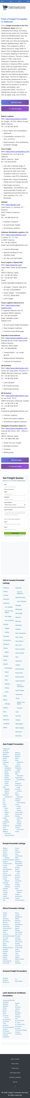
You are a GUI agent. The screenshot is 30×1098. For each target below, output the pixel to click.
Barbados (5, 1006)
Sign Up (15, 1082)
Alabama (6, 588)
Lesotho (17, 915)
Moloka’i (7, 684)
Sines (17, 873)
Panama (17, 1014)
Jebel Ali (18, 822)
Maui (6, 680)
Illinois (5, 700)
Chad (4, 932)
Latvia (16, 850)
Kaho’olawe (8, 668)
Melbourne (6, 982)
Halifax (7, 632)
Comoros (5, 934)
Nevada (17, 629)
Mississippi (18, 613)
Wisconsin (18, 732)
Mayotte (6, 881)
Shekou (6, 777)
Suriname (18, 1028)
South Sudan (18, 947)
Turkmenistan (19, 812)
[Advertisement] (15, 558)
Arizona (5, 595)
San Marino (18, 881)
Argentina (5, 1002)
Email (5, 521)
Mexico (17, 1011)
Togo (16, 953)
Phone (6, 527)
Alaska (5, 591)
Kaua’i (7, 672)
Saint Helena (18, 932)
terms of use (22, 535)
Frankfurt (6, 884)
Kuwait (5, 824)
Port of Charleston (20, 685)
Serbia (17, 883)
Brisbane (5, 980)
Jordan (5, 818)
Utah (17, 712)
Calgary (7, 628)
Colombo (18, 791)
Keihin (5, 808)
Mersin (18, 808)
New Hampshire (20, 633)
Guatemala (6, 1037)
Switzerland (18, 896)
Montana (18, 621)
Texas (17, 698)
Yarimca (18, 810)
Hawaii (5, 664)
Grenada (5, 1035)
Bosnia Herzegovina (8, 859)
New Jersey (19, 637)
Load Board (11, 1)
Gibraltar (5, 888)
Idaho (5, 696)
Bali (4, 799)
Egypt (4, 943)
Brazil (4, 1012)
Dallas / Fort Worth (21, 703)
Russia (17, 879)
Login (28, 1)
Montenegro (18, 861)
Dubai (17, 820)
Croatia (5, 865)
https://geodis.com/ (13, 205)
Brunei (5, 760)
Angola (5, 915)
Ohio (16, 657)
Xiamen (6, 785)
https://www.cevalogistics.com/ (17, 152)
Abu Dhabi (19, 818)
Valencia (18, 892)
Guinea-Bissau (7, 961)
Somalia (17, 943)
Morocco (17, 922)
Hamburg (6, 886)
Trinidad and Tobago (21, 1030)
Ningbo (6, 774)
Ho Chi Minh (19, 829)
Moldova (17, 859)
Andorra (5, 850)
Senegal (17, 938)
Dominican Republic (8, 1027)
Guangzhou (7, 768)
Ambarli (18, 806)
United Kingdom (19, 900)
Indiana (5, 708)
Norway (17, 867)
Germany (5, 883)
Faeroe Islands (7, 875)
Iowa (4, 712)
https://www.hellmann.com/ (16, 235)
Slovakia (17, 884)
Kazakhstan (6, 822)
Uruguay (17, 1032)
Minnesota (18, 609)
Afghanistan (6, 749)
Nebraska (18, 625)
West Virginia (19, 728)
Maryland (18, 588)
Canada (5, 624)
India (4, 787)
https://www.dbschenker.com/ (17, 368)
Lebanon (5, 829)
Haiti (16, 1005)
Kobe (5, 810)
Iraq (4, 802)
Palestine (17, 766)
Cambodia (6, 762)
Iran (4, 800)
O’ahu (6, 692)
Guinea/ (5, 959)
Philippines (18, 768)
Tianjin (5, 783)
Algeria (5, 913)
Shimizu (6, 816)
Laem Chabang (20, 802)
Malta (16, 858)
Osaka (5, 814)
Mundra (6, 791)
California (6, 603)
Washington (19, 724)
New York (18, 645)
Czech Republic (7, 869)
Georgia (5, 656)
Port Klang (7, 833)
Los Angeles (9, 607)
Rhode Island (19, 677)
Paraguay (17, 1016)
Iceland (5, 894)
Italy (4, 900)
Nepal (16, 758)
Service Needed (8, 502)
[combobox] (6, 529)
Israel (4, 804)
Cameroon (6, 924)
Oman (16, 760)
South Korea (18, 785)
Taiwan (17, 795)
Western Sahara (19, 959)
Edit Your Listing (16, 109)
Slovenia (17, 886)
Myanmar (17, 756)
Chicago (7, 704)
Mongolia (17, 754)
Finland (5, 877)
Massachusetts (20, 597)
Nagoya (6, 812)
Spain (16, 888)
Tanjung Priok (7, 797)
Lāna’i (7, 676)
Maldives (17, 752)
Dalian (5, 766)
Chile (4, 1014)
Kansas (5, 716)
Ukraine (17, 898)
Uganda (17, 957)
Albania (5, 848)
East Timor (6, 942)
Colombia (5, 1015)
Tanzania (17, 951)
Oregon (17, 665)
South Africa (18, 945)
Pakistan (17, 772)
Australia (5, 978)
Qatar (16, 774)
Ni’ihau (7, 688)
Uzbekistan (18, 825)
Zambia (17, 961)
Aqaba (5, 820)
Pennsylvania (19, 669)
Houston (19, 708)
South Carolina (20, 681)
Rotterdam (19, 865)
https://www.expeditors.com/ (16, 338)
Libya (16, 854)
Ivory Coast (6, 963)
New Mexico (19, 641)
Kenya (17, 913)
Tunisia (17, 955)
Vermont (18, 716)
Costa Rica (6, 1021)
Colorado (6, 636)
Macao (5, 772)
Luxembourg (18, 856)
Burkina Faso (6, 920)
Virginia (17, 720)
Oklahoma (18, 661)
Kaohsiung (19, 797)
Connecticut (7, 640)
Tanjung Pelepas (8, 835)
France (5, 879)
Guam (5, 660)
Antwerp (6, 858)
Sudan (17, 949)
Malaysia (5, 831)
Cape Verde (6, 926)
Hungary (5, 892)
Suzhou (6, 781)
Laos (4, 827)
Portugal (17, 871)
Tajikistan (17, 799)
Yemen (17, 831)
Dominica (5, 1025)
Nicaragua (18, 1013)
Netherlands (18, 863)
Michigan (18, 605)
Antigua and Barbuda (9, 1000)
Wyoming (18, 736)
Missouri (18, 617)
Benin (4, 917)
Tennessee (18, 694)
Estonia (5, 873)
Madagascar (18, 917)
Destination (7, 497)
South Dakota (19, 690)
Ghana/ (5, 957)
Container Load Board (15, 1077)
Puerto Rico (19, 673)
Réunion (17, 875)
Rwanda (17, 930)
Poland (17, 869)
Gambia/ (5, 955)
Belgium (5, 856)
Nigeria (17, 928)
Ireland (5, 896)
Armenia (5, 750)
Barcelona (18, 890)
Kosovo (17, 848)
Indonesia (5, 795)
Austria (5, 852)
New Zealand (18, 981)
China (4, 764)
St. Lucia (17, 1022)
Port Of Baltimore (20, 592)
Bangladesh (6, 756)
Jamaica (17, 1009)
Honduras (18, 1007)
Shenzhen (6, 779)
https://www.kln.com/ (14, 265)
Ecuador (5, 1029)
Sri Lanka (17, 789)
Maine (5, 727)
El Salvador (6, 1031)
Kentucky (6, 719)
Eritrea (5, 945)
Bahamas (5, 1004)
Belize (4, 1008)
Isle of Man (6, 898)
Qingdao (6, 775)
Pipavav (6, 793)
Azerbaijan (6, 752)
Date (5, 484)
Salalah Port (19, 762)
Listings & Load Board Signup (19, 1)
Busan (17, 787)
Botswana (5, 918)
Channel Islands (7, 863)
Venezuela (18, 1034)
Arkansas (6, 599)
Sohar (17, 764)
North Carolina (20, 649)
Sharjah (18, 824)
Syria (16, 793)
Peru (16, 1018)
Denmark (5, 871)
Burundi (5, 922)
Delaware (6, 644)
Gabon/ (5, 953)
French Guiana (7, 1033)
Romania (17, 877)
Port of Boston (21, 601)
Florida (5, 648)
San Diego (8, 616)
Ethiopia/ (5, 951)
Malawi (17, 918)
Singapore (18, 783)
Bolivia (5, 1010)
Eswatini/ (5, 949)
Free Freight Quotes (15, 1072)
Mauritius (17, 920)
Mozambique (18, 924)
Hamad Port (19, 775)
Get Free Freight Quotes (2, 1)
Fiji (16, 979)
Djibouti (5, 940)
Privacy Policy (15, 1063)
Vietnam (17, 827)
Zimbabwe (18, 963)
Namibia (17, 926)
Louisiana (6, 723)
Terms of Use (15, 1068)
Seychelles (18, 940)
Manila (17, 770)
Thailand (17, 800)
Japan (4, 806)
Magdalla (6, 789)
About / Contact (15, 1059)
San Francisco (9, 620)
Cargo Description (8, 509)
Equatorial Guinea (8, 947)
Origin (6, 491)
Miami (7, 652)
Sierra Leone (18, 942)
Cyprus (5, 867)
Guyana (17, 1003)
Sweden (17, 894)
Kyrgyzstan (6, 825)
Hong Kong (7, 770)
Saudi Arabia (18, 777)
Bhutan (5, 758)
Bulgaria (5, 861)
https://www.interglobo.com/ (16, 428)
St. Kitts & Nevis (19, 1020)
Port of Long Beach (9, 611)
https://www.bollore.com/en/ (16, 119)
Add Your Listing (16, 102)
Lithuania (17, 852)
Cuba (4, 1023)
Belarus (5, 854)
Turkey (17, 804)
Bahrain (5, 754)
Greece (5, 890)
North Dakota (19, 653)
